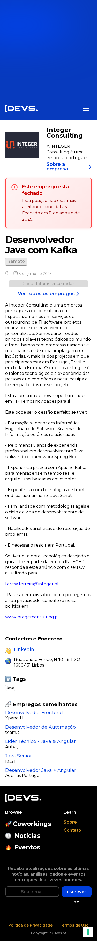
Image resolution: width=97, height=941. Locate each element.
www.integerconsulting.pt (32, 617)
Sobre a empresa (57, 166)
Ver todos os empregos (46, 293)
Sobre (70, 822)
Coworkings (32, 823)
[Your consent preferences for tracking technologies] (88, 932)
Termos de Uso (74, 925)
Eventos (27, 847)
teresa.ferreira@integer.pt (32, 583)
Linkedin (24, 649)
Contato (72, 830)
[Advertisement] (48, 48)
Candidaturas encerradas (48, 283)
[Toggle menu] (86, 108)
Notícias (27, 835)
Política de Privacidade (30, 925)
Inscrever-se (77, 893)
